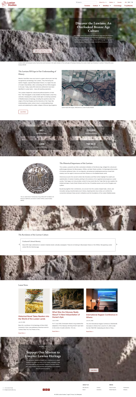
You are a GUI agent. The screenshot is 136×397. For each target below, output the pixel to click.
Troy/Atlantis (128, 6)
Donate (120, 2)
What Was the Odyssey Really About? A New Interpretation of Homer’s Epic (66, 314)
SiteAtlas (106, 6)
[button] (60, 90)
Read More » (22, 333)
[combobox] (86, 2)
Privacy (72, 394)
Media (111, 2)
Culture (95, 6)
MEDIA (111, 385)
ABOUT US (86, 385)
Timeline (87, 6)
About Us (102, 2)
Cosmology (117, 6)
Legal (68, 394)
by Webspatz (78, 394)
